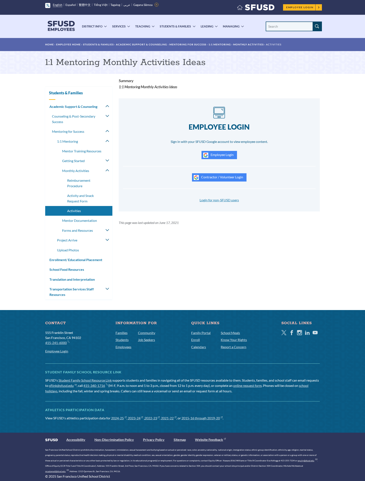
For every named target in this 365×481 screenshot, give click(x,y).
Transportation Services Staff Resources (71, 292)
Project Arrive (67, 240)
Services (119, 26)
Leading (207, 26)
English (57, 5)
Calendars (198, 347)
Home (49, 44)
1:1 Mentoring (219, 44)
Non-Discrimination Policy (114, 440)
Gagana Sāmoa (143, 5)
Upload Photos (68, 250)
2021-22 (167, 418)
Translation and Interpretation (72, 279)
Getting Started (73, 161)
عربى (126, 5)
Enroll (195, 340)
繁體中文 (85, 5)
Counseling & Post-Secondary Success (73, 119)
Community (146, 333)
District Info (92, 26)
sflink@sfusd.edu (61, 385)
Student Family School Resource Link (85, 380)
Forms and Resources (77, 230)
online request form (247, 385)
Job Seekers (146, 340)
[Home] (255, 8)
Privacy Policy (154, 440)
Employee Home (68, 44)
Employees (123, 347)
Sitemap (180, 440)
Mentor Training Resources (81, 151)
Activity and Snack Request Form (80, 198)
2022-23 (150, 418)
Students (122, 340)
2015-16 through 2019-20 (200, 418)
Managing (231, 26)
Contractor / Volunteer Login (221, 177)
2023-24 (134, 418)
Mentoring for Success (187, 44)
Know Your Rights (234, 340)
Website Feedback (209, 440)
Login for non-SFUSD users (219, 200)
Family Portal (201, 333)
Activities (74, 211)
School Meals (230, 333)
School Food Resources (66, 269)
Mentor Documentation (79, 220)
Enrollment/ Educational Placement (75, 260)
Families (122, 333)
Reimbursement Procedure (78, 183)
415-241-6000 (56, 343)
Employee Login (299, 7)
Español (70, 5)
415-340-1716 (94, 385)
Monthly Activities (248, 44)
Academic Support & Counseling (141, 44)
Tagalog (115, 5)
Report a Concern (233, 347)
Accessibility (75, 440)
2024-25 (117, 418)
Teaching (142, 26)
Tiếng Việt (101, 5)
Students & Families (175, 26)
